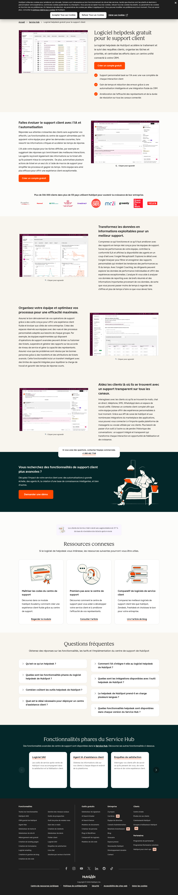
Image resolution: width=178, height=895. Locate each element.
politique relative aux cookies (43, 10)
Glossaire (111, 837)
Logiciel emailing (25, 850)
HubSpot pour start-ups (144, 849)
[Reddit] (104, 869)
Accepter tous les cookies (64, 15)
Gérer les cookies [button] (139, 886)
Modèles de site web (89, 842)
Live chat (51, 850)
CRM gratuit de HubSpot (28, 820)
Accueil (22, 22)
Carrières (113, 816)
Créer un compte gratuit (110, 65)
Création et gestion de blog (29, 855)
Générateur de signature (91, 812)
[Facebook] (66, 869)
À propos (111, 812)
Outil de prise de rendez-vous (59, 820)
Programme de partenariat (143, 841)
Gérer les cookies (117, 15)
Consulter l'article (89, 619)
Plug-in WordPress (89, 833)
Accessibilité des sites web (115, 886)
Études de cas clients (141, 816)
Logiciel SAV (39, 757)
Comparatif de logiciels (90, 837)
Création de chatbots (56, 829)
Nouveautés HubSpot (116, 846)
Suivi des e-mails (54, 825)
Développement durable (117, 850)
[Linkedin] (96, 869)
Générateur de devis (55, 833)
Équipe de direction (115, 820)
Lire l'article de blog (137, 619)
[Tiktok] (111, 869)
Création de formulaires (27, 846)
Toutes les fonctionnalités (28, 812)
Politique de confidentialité (75, 886)
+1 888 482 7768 (89, 453)
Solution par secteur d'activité (59, 855)
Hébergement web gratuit (28, 837)
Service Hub (34, 22)
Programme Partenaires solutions (145, 845)
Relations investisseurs (118, 829)
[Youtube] (81, 869)
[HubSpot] (89, 877)
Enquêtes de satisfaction (127, 757)
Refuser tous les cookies (93, 15)
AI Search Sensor (88, 820)
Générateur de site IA (27, 833)
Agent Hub (23, 825)
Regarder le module (41, 619)
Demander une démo (38, 494)
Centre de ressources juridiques (45, 886)
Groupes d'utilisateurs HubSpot (145, 826)
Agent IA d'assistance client (88, 757)
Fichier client (52, 837)
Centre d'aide (138, 812)
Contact (110, 855)
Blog (109, 833)
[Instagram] (74, 869)
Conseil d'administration (117, 825)
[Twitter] (89, 869)
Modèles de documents (90, 825)
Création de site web (26, 859)
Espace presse (113, 842)
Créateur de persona (89, 829)
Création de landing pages (29, 842)
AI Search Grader (88, 816)
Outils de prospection (56, 816)
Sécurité (95, 886)
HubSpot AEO (24, 816)
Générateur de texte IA (27, 829)
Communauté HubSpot (141, 820)
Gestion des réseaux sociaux (58, 812)
